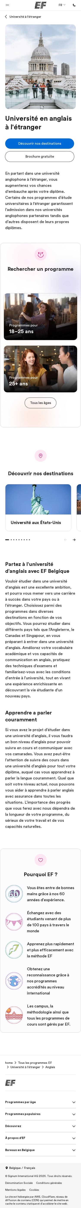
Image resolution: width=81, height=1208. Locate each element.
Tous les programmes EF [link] (35, 1062)
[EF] (40, 5)
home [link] (9, 1062)
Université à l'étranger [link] (25, 1067)
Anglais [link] (50, 1067)
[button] (7, 5)
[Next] (74, 539)
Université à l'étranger (25, 16)
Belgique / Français (22, 1168)
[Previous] (65, 539)
